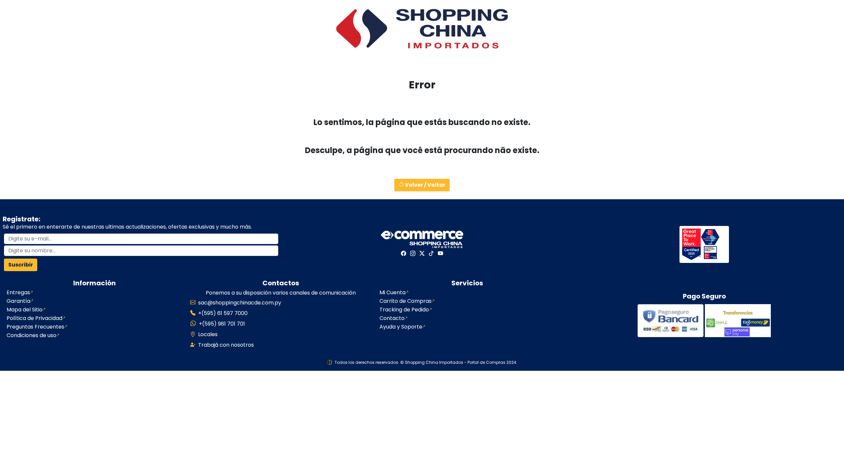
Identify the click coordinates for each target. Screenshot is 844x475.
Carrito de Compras (405, 301)
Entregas (18, 293)
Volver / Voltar (424, 185)
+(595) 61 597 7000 (223, 313)
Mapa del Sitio (25, 310)
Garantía (18, 301)
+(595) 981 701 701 (222, 324)
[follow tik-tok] (431, 253)
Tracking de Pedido (404, 310)
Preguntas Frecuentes (35, 327)
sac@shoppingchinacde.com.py (239, 302)
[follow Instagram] (412, 253)
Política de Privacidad (34, 318)
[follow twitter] (422, 253)
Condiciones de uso (31, 335)
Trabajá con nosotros (226, 345)
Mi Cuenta (392, 293)
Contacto (392, 318)
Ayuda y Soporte (400, 327)
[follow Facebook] (403, 253)
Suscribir (20, 265)
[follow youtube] (440, 253)
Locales (208, 334)
